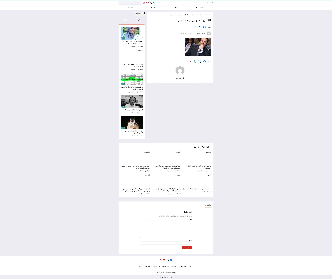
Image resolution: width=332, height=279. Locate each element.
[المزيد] (189, 27)
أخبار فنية (203, 14)
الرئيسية (209, 14)
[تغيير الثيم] (160, 2)
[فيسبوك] (204, 27)
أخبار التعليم (132, 92)
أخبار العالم (140, 171)
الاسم (190, 240)
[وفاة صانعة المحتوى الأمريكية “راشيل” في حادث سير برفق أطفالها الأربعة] (135, 161)
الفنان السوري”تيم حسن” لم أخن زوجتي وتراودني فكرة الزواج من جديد (183, 14)
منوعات (133, 46)
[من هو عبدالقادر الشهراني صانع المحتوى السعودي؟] (132, 126)
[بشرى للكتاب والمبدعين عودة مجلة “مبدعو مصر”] (196, 184)
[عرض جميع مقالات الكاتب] (209, 33)
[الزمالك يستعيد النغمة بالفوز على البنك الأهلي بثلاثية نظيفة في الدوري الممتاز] (166, 161)
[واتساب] (194, 27)
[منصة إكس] (199, 27)
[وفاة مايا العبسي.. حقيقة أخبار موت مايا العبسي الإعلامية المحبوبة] (132, 37)
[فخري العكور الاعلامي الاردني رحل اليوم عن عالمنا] (132, 60)
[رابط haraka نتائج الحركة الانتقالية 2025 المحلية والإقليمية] (132, 82)
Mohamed (197, 33)
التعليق (190, 219)
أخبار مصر (202, 191)
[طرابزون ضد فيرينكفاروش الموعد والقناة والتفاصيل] (196, 161)
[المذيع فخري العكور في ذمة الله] (132, 104)
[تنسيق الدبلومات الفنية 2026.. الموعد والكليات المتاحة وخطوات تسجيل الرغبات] (166, 184)
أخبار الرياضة (200, 171)
